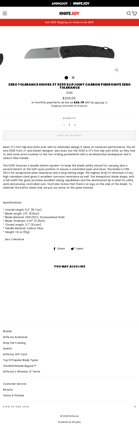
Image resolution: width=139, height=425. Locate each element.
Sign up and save (16, 406)
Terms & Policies (13, 395)
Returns (8, 389)
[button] (69, 102)
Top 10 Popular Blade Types (20, 360)
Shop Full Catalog (14, 343)
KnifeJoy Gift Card (15, 354)
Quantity (69, 118)
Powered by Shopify (69, 422)
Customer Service (14, 384)
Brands (7, 331)
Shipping (56, 105)
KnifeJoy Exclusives (15, 337)
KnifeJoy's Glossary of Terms (21, 371)
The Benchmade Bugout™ (19, 366)
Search (7, 348)
